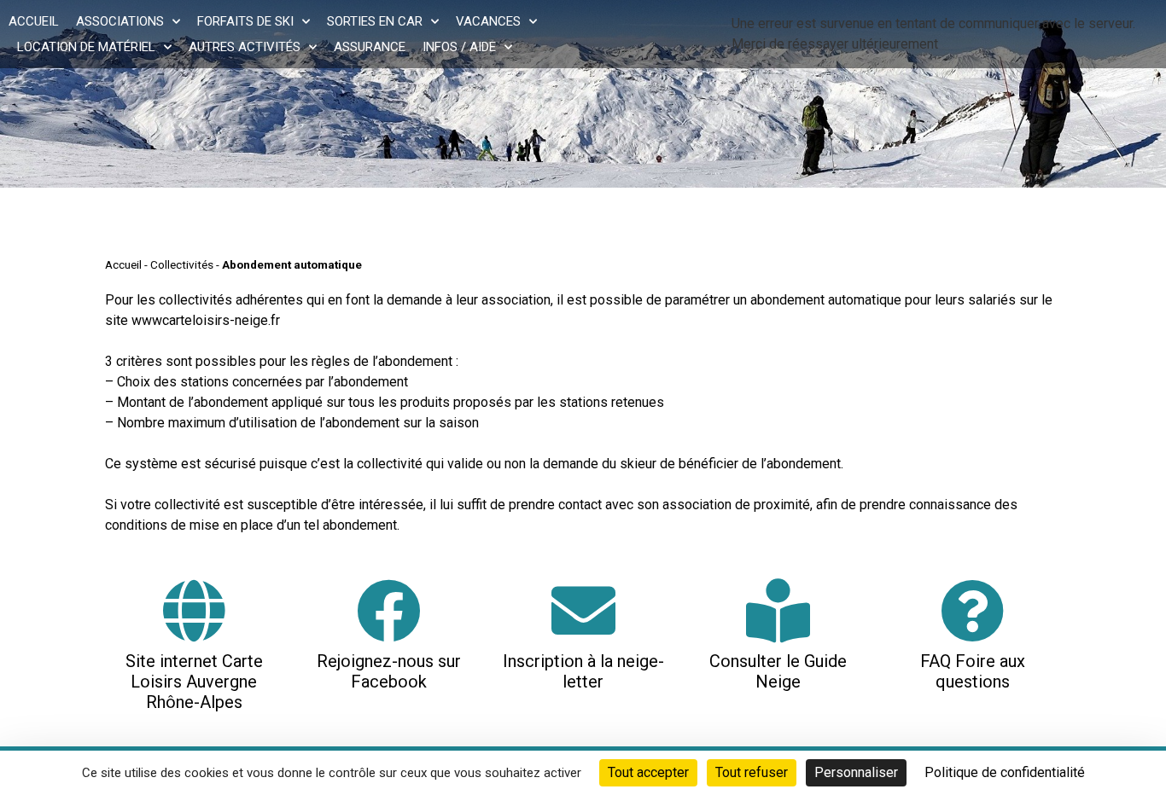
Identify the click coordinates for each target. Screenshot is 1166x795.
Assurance (369, 47)
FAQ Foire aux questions (972, 671)
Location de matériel (86, 47)
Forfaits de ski (245, 21)
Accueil (34, 21)
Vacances (488, 21)
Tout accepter (648, 772)
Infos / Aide (459, 47)
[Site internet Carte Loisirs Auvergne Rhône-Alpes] (194, 610)
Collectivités (181, 264)
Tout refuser (751, 772)
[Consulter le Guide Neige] (778, 610)
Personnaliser (856, 772)
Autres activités (244, 47)
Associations (120, 21)
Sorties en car (375, 21)
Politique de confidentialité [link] (1004, 772)
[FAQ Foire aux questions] (973, 610)
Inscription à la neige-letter (583, 671)
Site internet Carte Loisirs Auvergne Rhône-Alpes (194, 681)
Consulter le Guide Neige (778, 671)
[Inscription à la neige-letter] (583, 610)
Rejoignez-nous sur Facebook (389, 671)
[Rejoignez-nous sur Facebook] (389, 610)
